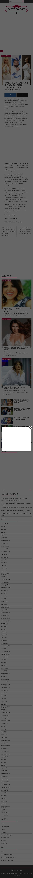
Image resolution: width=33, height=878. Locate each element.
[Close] (30, 427)
